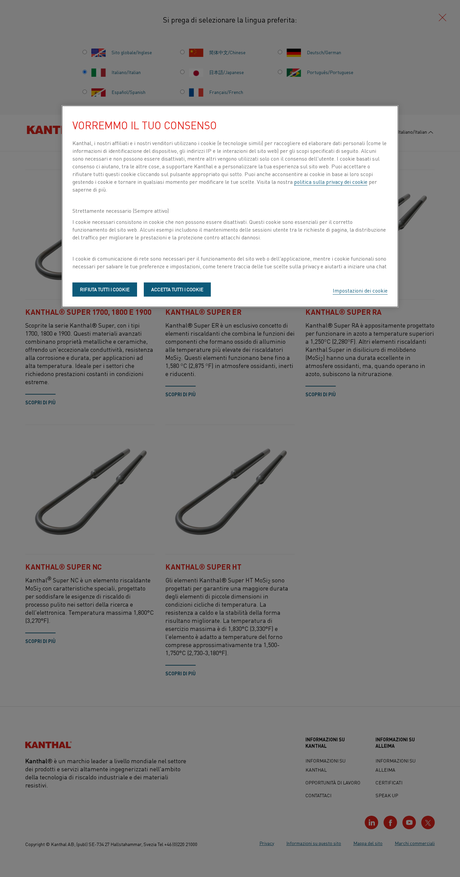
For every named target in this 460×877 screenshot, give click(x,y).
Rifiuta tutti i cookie (105, 289)
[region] (230, 206)
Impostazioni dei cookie (360, 290)
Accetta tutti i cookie (177, 289)
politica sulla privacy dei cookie (330, 181)
